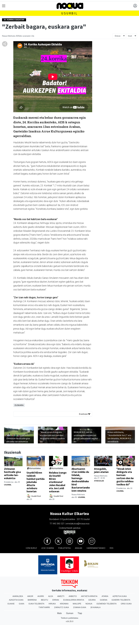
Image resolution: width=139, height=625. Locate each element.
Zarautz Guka (61, 607)
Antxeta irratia (89, 596)
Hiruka (52, 604)
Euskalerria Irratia (73, 600)
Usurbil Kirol (36, 496)
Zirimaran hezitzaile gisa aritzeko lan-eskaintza (12, 473)
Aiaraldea (17, 596)
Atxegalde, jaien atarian (101, 470)
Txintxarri (44, 607)
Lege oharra (47, 548)
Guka (21, 604)
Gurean (69, 613)
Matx (59, 613)
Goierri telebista (121, 600)
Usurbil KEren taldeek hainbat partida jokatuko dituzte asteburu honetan (36, 482)
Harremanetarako (96, 548)
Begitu (44, 600)
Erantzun (83, 414)
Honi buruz (31, 548)
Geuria (92, 600)
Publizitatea (64, 548)
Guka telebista (36, 604)
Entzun (117, 36)
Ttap (80, 613)
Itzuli (130, 36)
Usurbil (69, 13)
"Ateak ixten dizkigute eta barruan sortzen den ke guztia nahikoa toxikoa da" (125, 476)
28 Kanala (95, 607)
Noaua (89, 604)
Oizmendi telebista (106, 604)
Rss (111, 548)
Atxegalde (99, 481)
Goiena (103, 600)
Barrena (32, 600)
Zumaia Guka (79, 607)
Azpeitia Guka (120, 596)
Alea (50, 596)
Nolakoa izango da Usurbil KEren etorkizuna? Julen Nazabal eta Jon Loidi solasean (58, 482)
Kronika (64, 604)
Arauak (78, 548)
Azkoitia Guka (16, 600)
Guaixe (11, 604)
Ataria (105, 596)
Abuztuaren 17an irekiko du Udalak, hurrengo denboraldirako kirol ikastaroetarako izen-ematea (81, 479)
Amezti (60, 596)
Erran (55, 600)
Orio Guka (126, 604)
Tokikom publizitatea (69, 618)
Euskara (19, 405)
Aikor (30, 596)
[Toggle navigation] (4, 6)
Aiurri (40, 596)
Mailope (77, 604)
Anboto (73, 596)
